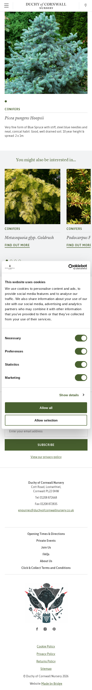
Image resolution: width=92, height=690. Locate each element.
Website (46, 683)
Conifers (12, 109)
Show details (69, 395)
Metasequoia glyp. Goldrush (29, 237)
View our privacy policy (46, 457)
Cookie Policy (46, 646)
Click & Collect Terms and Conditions (46, 568)
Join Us (46, 547)
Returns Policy (46, 661)
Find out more (17, 245)
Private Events (46, 540)
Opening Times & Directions (46, 534)
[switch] (81, 351)
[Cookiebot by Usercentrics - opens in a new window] (68, 267)
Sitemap (46, 668)
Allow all (46, 408)
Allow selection (46, 420)
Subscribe (46, 445)
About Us (46, 561)
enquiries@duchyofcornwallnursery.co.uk (46, 510)
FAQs (46, 554)
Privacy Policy (46, 654)
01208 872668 (48, 497)
